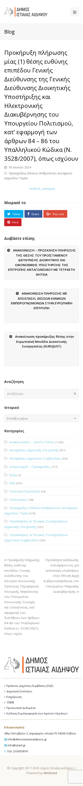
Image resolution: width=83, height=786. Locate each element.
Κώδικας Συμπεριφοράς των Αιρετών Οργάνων (36, 713)
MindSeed (50, 773)
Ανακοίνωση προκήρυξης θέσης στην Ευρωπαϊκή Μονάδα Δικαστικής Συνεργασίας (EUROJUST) (44, 341)
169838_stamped (42, 188)
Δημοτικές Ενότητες (19, 691)
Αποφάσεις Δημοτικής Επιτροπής (34, 450)
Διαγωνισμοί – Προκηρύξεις (30, 466)
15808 (10, 702)
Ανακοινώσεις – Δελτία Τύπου (31, 442)
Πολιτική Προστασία (24, 491)
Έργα (13, 475)
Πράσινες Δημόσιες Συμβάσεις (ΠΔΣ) (29, 686)
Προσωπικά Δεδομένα (21, 708)
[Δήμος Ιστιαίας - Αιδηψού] (25, 11)
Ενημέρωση (14, 697)
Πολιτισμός (18, 499)
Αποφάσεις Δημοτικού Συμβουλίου (35, 458)
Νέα (12, 483)
